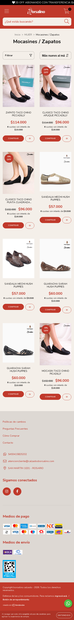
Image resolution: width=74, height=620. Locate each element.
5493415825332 (17, 454)
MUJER (28, 34)
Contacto (8, 442)
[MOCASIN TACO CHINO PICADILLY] (66, 397)
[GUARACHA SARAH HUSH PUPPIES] (66, 310)
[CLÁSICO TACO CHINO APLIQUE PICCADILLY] (66, 138)
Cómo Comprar (11, 435)
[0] (67, 12)
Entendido (64, 615)
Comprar (13, 138)
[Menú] (7, 11)
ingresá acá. (61, 596)
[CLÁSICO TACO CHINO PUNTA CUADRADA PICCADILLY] (29, 225)
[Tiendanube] (14, 605)
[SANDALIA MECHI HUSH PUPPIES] (66, 220)
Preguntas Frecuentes (15, 428)
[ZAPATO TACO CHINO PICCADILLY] (29, 138)
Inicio (17, 34)
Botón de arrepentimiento (16, 599)
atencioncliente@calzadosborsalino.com (31, 461)
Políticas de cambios (14, 421)
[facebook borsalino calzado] (17, 491)
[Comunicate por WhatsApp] (68, 603)
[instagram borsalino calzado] (7, 491)
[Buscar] (67, 21)
